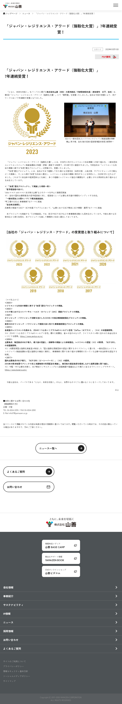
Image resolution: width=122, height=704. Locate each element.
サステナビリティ (13, 605)
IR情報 (6, 613)
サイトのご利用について (14, 661)
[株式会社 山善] (12, 6)
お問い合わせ (14, 487)
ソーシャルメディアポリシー (16, 676)
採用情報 (8, 631)
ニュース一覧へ (48, 448)
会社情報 (8, 587)
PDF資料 (106, 56)
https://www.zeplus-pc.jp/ (31, 336)
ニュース (26, 13)
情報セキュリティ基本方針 (15, 671)
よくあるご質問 (16, 472)
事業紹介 (8, 596)
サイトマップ (9, 681)
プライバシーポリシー (13, 666)
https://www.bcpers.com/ (16, 369)
